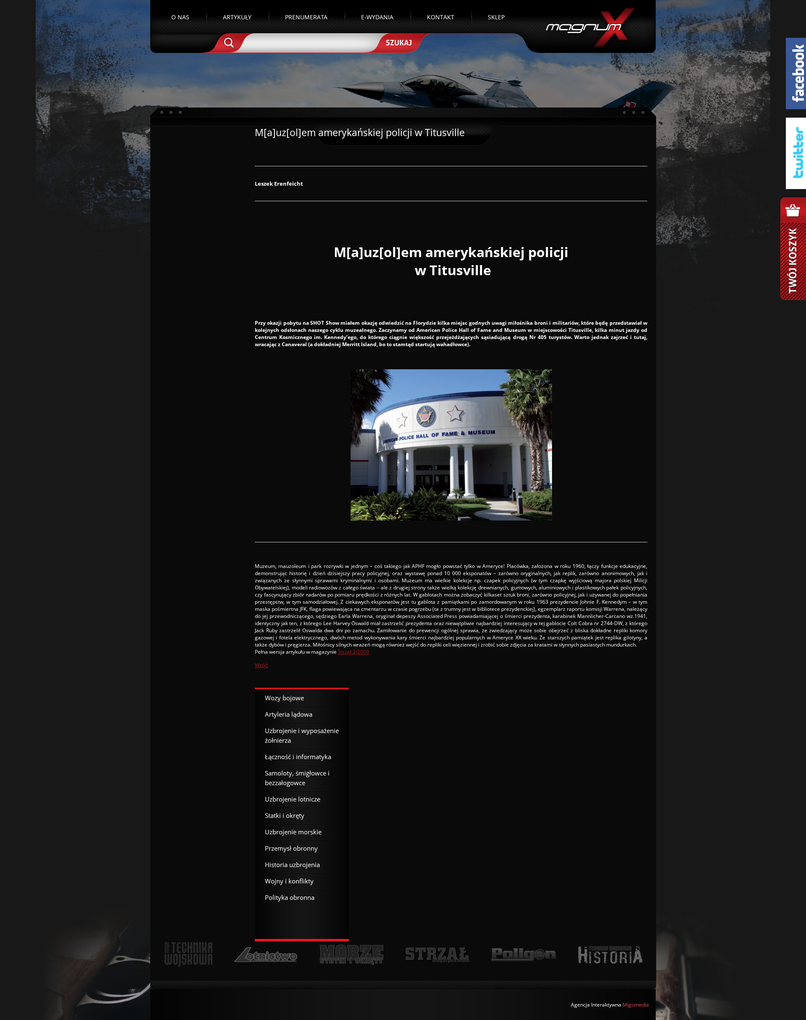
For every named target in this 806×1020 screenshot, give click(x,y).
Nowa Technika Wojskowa (189, 954)
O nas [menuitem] (180, 17)
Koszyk (793, 248)
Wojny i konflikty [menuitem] (289, 881)
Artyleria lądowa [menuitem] (288, 714)
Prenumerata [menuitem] (306, 17)
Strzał (437, 954)
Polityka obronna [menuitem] (289, 897)
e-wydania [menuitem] (377, 17)
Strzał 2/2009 (353, 651)
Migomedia (636, 1004)
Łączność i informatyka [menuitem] (298, 756)
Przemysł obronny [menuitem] (291, 848)
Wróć (261, 665)
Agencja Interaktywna (596, 1004)
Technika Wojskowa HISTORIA (610, 954)
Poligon (523, 954)
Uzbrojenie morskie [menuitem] (293, 832)
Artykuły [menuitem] (237, 17)
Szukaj (398, 42)
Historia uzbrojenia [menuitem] (292, 864)
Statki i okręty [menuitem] (284, 815)
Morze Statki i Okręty (351, 954)
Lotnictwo (266, 954)
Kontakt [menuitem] (440, 17)
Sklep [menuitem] (496, 17)
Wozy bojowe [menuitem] (284, 698)
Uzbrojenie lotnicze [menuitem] (292, 799)
